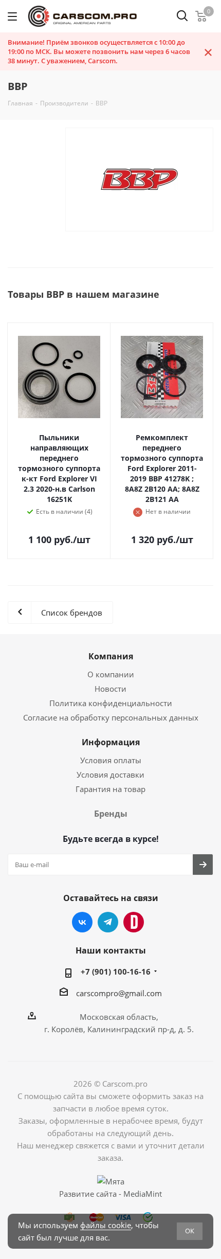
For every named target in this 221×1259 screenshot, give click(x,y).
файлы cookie (105, 1225)
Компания (110, 656)
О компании (110, 674)
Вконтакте (82, 922)
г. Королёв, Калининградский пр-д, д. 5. (119, 1029)
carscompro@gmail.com (119, 993)
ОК (189, 1230)
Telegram (108, 922)
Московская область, (119, 1017)
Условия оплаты (110, 760)
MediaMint (142, 1194)
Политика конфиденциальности (110, 703)
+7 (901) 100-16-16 (116, 971)
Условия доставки (110, 774)
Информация (111, 742)
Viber (133, 922)
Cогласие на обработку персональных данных (110, 717)
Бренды (110, 813)
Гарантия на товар (110, 789)
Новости (110, 689)
